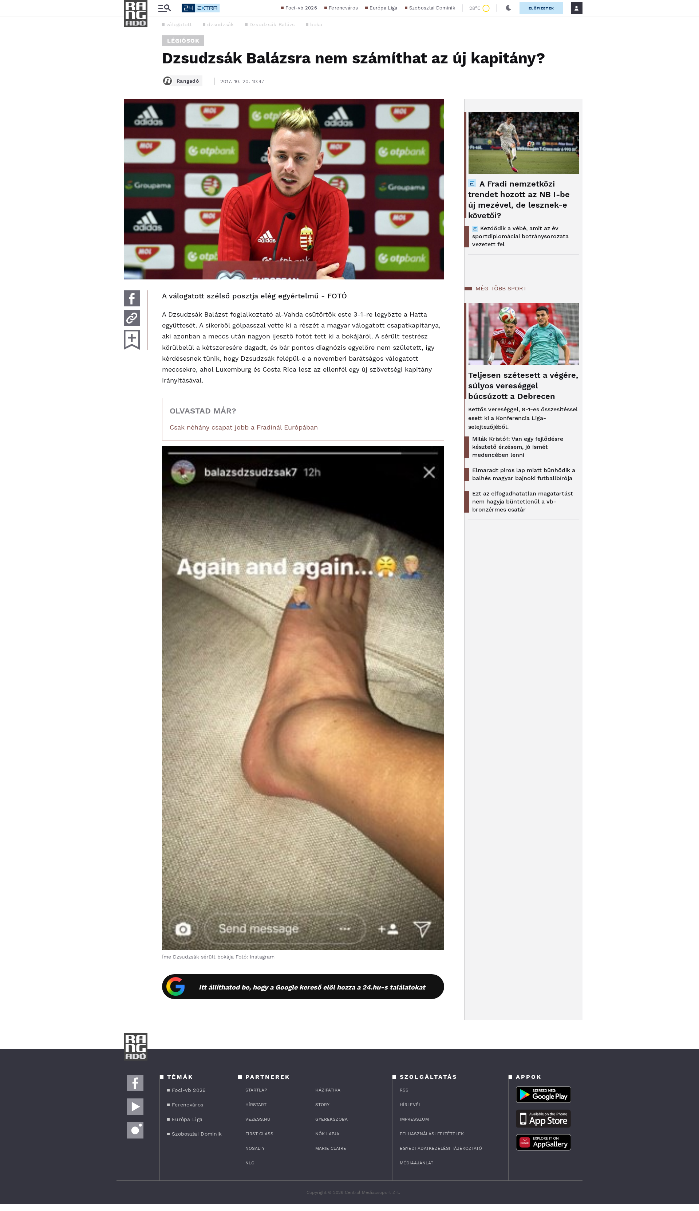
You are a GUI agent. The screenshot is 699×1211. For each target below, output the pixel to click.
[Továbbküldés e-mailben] (132, 318)
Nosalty (255, 1148)
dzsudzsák (220, 24)
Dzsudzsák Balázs (272, 24)
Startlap (256, 1090)
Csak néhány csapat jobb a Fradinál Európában (244, 427)
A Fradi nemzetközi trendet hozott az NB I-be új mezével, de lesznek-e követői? (519, 199)
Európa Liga (383, 8)
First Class (259, 1133)
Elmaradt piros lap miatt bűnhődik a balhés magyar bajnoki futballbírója (523, 474)
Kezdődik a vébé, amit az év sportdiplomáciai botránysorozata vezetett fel (520, 236)
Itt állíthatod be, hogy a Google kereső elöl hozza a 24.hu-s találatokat (312, 987)
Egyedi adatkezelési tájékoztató (441, 1148)
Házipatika (327, 1090)
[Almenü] (164, 8)
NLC (249, 1162)
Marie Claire (330, 1148)
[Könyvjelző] (132, 340)
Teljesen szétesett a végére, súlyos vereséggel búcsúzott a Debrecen (523, 386)
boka (316, 24)
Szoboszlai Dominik (432, 8)
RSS (404, 1090)
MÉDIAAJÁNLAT (416, 1162)
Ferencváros (343, 8)
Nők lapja (327, 1133)
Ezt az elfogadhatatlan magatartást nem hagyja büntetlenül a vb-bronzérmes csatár (522, 501)
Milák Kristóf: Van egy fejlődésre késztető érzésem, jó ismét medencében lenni (517, 446)
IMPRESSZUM (414, 1119)
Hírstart (255, 1104)
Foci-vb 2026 (301, 8)
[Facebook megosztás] (132, 298)
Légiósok (183, 40)
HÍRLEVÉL (410, 1104)
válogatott (179, 24)
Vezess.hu (257, 1119)
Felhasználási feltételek (432, 1133)
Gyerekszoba (331, 1119)
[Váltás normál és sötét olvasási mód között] (508, 8)
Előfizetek (541, 8)
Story (322, 1104)
